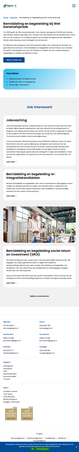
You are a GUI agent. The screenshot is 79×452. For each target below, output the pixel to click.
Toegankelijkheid (39, 441)
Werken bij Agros (10, 399)
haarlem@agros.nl (10, 353)
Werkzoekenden (10, 374)
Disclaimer (62, 438)
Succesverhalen (9, 376)
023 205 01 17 (8, 350)
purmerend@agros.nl (12, 340)
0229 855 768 (45, 325)
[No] (76, 447)
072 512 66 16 (8, 325)
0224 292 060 (45, 350)
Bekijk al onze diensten (39, 296)
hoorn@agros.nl (46, 328)
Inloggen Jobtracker (11, 402)
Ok (33, 449)
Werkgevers (8, 366)
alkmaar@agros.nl (10, 328)
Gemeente (7, 368)
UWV (5, 371)
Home (5, 17)
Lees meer (10, 162)
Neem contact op (14, 60)
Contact (6, 379)
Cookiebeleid (50, 438)
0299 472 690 (8, 338)
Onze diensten (9, 397)
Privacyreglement (18, 438)
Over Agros (7, 394)
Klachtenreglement (34, 438)
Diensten (13, 17)
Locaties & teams (10, 391)
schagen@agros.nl (47, 353)
